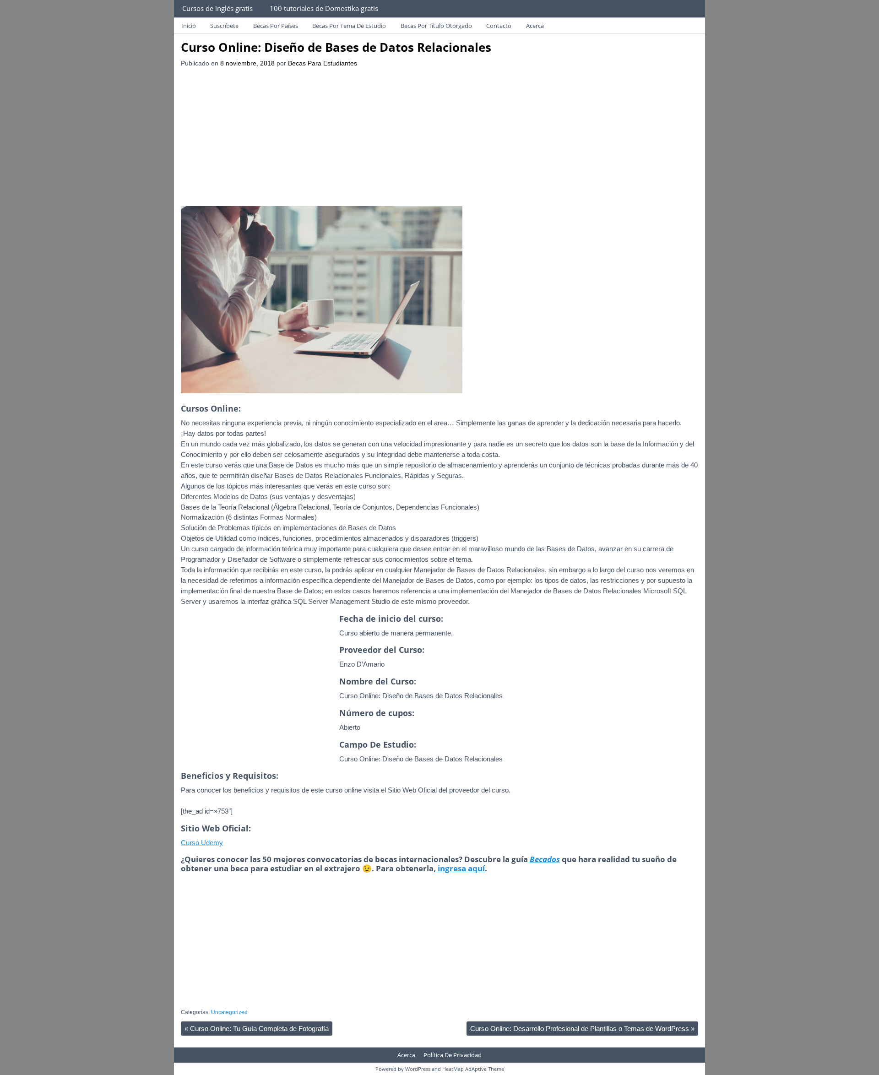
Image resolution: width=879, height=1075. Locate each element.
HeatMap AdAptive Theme (473, 1068)
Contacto (498, 26)
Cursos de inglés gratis (217, 8)
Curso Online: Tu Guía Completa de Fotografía (256, 1028)
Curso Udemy (202, 843)
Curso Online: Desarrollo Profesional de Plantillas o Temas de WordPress (582, 1028)
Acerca (535, 26)
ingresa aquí (460, 868)
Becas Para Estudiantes (322, 63)
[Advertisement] (439, 137)
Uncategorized (229, 1012)
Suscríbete (224, 26)
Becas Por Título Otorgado (436, 26)
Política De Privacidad (452, 1055)
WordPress (417, 1068)
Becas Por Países (275, 26)
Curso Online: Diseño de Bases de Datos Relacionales (336, 47)
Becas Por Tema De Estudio (349, 26)
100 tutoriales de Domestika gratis (324, 8)
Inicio (188, 26)
